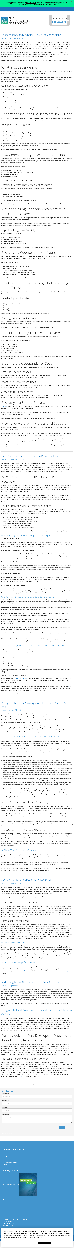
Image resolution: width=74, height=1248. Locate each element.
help (32, 1074)
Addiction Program (8, 1160)
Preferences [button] (40, 1237)
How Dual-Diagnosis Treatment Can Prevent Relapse (30, 456)
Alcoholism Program (9, 1158)
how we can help (63, 971)
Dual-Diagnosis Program (10, 1162)
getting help (21, 1076)
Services (5, 1156)
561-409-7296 (31, 3)
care (69, 686)
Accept (44, 1243)
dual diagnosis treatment (20, 678)
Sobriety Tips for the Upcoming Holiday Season (27, 879)
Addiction (4, 406)
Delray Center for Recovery (24, 971)
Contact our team (6, 694)
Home (4, 1152)
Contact (3, 445)
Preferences (29, 1243)
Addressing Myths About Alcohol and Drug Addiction (30, 982)
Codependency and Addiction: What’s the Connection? (31, 34)
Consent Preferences (8, 1133)
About (4, 1154)
